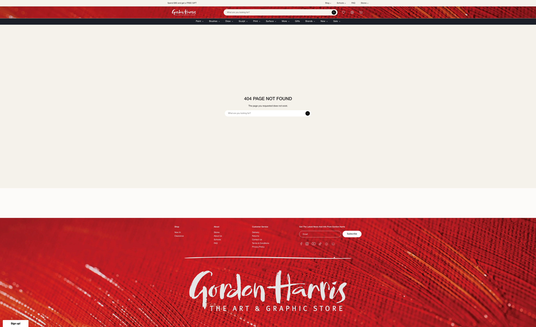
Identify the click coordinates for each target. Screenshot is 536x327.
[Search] (334, 12)
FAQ (216, 243)
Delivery (255, 232)
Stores (217, 232)
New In (177, 232)
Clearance (179, 236)
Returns (255, 236)
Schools (217, 240)
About (216, 227)
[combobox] (281, 12)
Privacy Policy (258, 247)
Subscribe (352, 234)
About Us (218, 236)
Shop (176, 227)
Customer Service (260, 227)
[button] (200, 21)
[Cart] (361, 12)
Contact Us (257, 240)
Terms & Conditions (260, 243)
